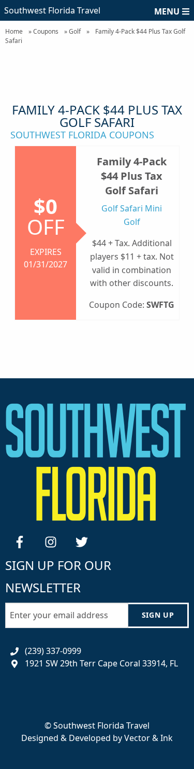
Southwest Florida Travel (52, 10)
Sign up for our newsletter (58, 576)
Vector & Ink (148, 738)
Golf (75, 31)
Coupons (45, 31)
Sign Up (158, 615)
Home (14, 31)
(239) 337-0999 (53, 651)
